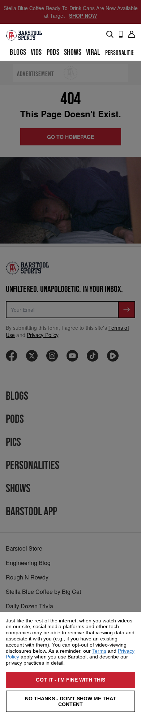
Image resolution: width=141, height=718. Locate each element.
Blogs (18, 52)
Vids (36, 52)
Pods (53, 52)
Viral (93, 52)
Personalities (121, 53)
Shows (72, 52)
